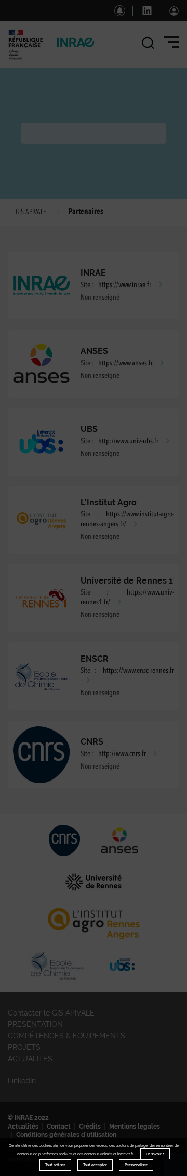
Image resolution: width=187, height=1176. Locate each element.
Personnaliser (136, 1164)
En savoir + (155, 1154)
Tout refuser (55, 1164)
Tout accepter (95, 1164)
